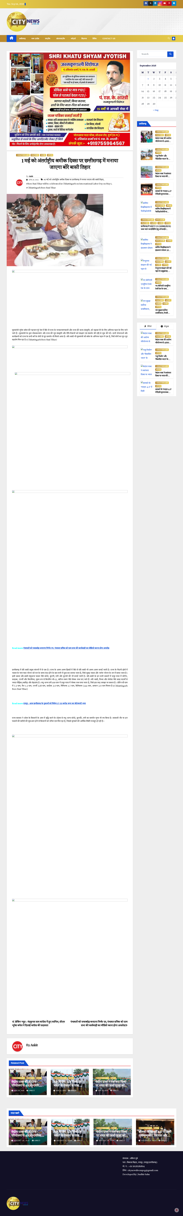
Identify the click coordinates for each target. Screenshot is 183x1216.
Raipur (153, 223)
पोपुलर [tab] (166, 327)
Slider (43, 155)
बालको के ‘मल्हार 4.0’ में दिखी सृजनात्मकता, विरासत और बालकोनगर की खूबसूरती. (155, 1135)
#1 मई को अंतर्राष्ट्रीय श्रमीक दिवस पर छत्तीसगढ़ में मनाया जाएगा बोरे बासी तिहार (74, 180)
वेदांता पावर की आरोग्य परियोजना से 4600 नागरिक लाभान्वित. (26, 1085)
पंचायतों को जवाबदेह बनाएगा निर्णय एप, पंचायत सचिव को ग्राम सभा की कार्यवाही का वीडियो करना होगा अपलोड (66, 648)
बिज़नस (84, 38)
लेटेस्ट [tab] (149, 326)
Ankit (31, 176)
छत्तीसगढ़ (22, 38)
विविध (95, 38)
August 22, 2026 (64, 1141)
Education (160, 205)
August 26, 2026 (22, 1141)
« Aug (155, 110)
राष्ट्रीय (47, 38)
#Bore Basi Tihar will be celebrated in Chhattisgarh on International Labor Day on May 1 (68, 184)
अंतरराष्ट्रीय (60, 38)
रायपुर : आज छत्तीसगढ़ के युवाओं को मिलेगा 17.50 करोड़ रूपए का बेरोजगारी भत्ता (54, 704)
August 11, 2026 (149, 1141)
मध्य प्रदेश (35, 38)
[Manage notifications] (177, 1210)
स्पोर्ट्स (73, 38)
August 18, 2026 (107, 1141)
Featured (34, 155)
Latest (168, 261)
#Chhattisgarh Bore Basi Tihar (41, 188)
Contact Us (108, 38)
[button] (169, 38)
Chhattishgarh (23, 155)
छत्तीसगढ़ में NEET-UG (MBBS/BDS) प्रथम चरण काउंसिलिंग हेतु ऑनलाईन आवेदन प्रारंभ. (156, 229)
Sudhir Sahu (144, 1174)
